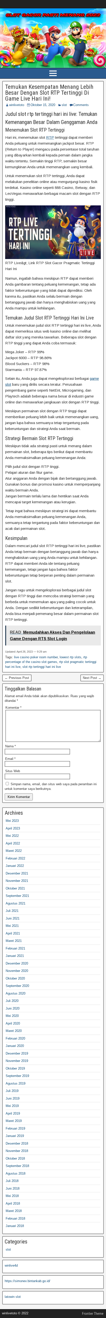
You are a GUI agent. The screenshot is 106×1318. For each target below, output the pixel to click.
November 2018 (17, 1151)
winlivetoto (16, 105)
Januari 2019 (15, 1136)
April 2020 (13, 1023)
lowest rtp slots (70, 657)
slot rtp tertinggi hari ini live (41, 667)
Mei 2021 (12, 926)
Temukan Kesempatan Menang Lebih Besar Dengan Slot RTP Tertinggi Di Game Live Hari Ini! (49, 92)
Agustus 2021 (15, 903)
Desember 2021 (17, 873)
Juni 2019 (12, 1098)
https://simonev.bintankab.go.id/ (27, 1281)
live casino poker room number (36, 657)
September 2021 (17, 896)
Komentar (13, 707)
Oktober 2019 (15, 1068)
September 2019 (17, 1076)
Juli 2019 (12, 1091)
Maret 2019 (14, 1121)
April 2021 (13, 933)
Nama (10, 746)
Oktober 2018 (15, 1158)
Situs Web (12, 771)
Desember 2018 (17, 1143)
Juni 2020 (12, 1008)
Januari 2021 (15, 956)
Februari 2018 (15, 1218)
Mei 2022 (12, 836)
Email (10, 759)
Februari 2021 (15, 948)
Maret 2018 (14, 1211)
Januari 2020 (15, 1046)
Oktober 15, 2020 (43, 105)
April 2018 (13, 1203)
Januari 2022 (15, 866)
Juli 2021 (12, 911)
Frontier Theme (93, 1313)
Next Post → (92, 678)
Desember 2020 (17, 963)
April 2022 (13, 843)
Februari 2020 (15, 1038)
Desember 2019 (17, 1053)
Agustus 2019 (15, 1083)
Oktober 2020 (15, 978)
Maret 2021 (14, 941)
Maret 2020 (14, 1031)
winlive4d (11, 1265)
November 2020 (17, 971)
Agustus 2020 (15, 993)
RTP (50, 137)
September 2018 (17, 1166)
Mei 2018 (12, 1196)
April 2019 (13, 1113)
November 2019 (17, 1061)
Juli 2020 (12, 1001)
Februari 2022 (15, 858)
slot (64, 105)
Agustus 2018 (15, 1173)
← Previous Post (17, 678)
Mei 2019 (12, 1106)
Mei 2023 (12, 821)
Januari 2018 (15, 1226)
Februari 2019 (15, 1128)
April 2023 (13, 828)
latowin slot (13, 1297)
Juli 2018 (12, 1181)
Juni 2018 (12, 1188)
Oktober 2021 (15, 888)
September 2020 (17, 986)
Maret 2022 (14, 851)
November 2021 (17, 881)
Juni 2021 (12, 918)
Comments (81, 105)
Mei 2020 (12, 1016)
